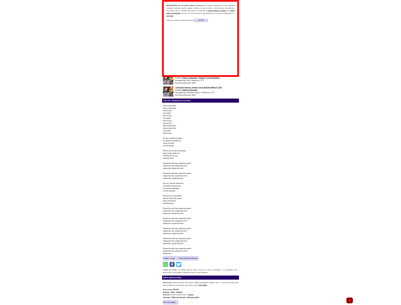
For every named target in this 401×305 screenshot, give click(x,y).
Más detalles (203, 285)
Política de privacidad (178, 297)
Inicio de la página (170, 302)
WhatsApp (165, 264)
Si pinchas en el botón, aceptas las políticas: (180, 20)
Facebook (172, 264)
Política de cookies (193, 297)
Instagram (179, 292)
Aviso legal (166, 297)
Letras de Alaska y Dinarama (188, 258)
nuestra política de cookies (217, 10)
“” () (198, 87)
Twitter (178, 264)
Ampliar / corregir (169, 258)
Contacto (191, 294)
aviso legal (169, 16)
